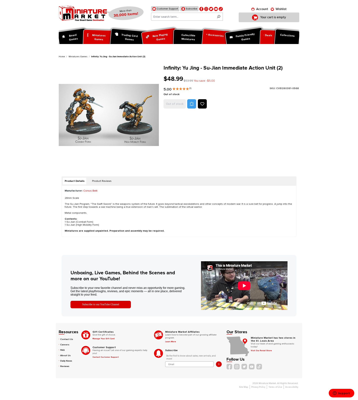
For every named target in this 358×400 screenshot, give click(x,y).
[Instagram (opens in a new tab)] (206, 8)
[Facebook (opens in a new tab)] (201, 8)
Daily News (66, 361)
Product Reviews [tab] (102, 181)
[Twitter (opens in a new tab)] (211, 8)
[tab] (74, 181)
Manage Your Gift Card (103, 339)
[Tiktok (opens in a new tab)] (221, 8)
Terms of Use (275, 387)
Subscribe (191, 8)
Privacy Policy (258, 387)
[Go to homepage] (83, 13)
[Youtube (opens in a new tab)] (216, 8)
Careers (64, 344)
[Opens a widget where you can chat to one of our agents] (341, 393)
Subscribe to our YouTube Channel (100, 304)
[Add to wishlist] (202, 104)
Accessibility (291, 387)
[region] (109, 115)
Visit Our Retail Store (261, 350)
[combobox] (183, 17)
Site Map (243, 387)
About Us (65, 355)
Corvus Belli (90, 190)
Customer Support (167, 8)
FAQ (62, 350)
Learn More (170, 342)
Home (62, 56)
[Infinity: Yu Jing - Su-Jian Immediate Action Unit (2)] (109, 115)
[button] (181, 88)
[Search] (218, 17)
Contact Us (66, 339)
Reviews (64, 366)
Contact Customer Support (105, 357)
